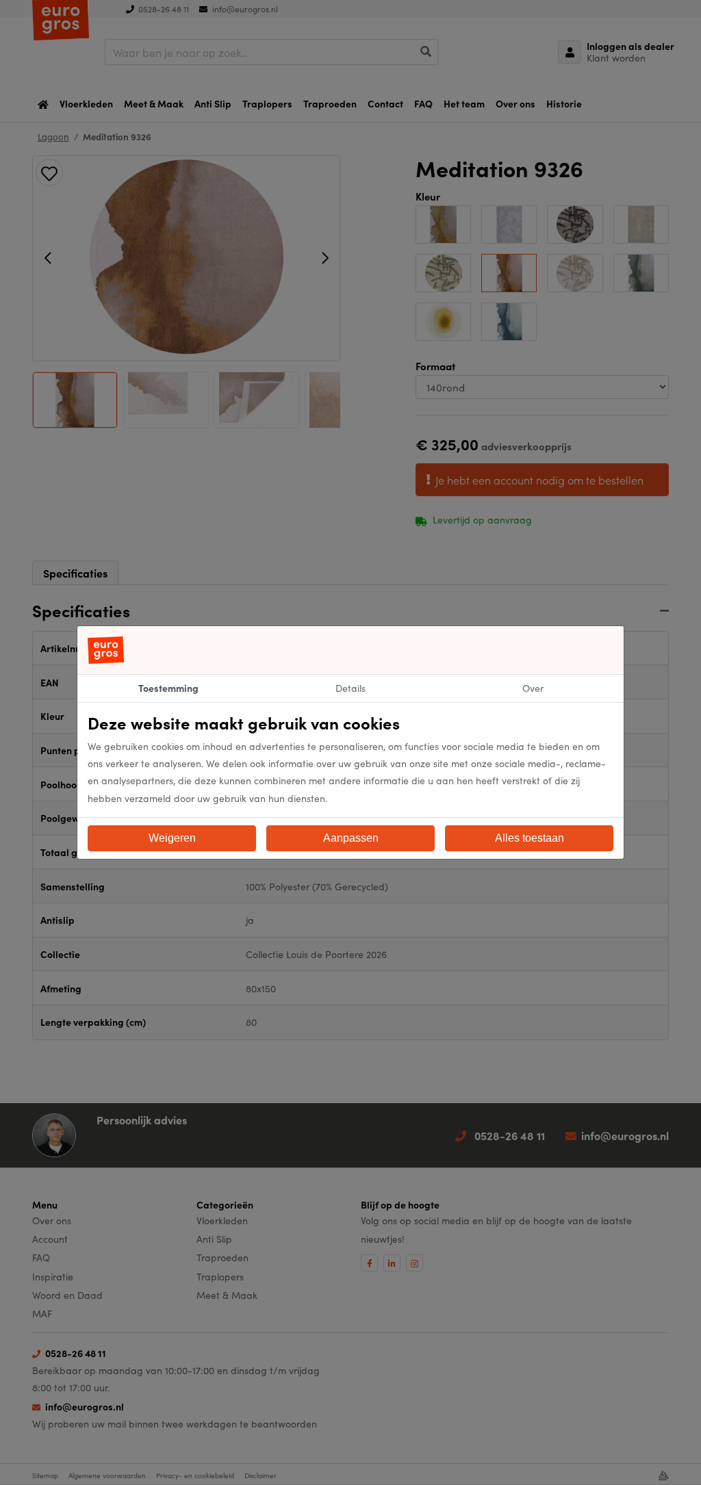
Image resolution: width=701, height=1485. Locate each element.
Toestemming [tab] (168, 688)
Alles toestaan (529, 838)
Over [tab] (533, 688)
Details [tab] (350, 688)
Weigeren (172, 838)
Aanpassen (351, 838)
